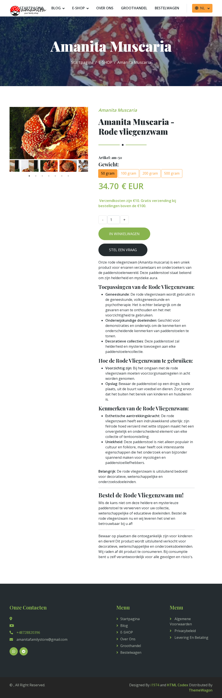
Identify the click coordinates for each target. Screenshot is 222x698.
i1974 (154, 685)
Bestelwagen (167, 8)
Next (91, 166)
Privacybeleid (185, 630)
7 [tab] (68, 176)
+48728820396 (28, 632)
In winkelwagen (124, 233)
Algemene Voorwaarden (181, 621)
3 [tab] (42, 176)
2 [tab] (36, 176)
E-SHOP (78, 8)
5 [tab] (55, 176)
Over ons (104, 8)
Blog (56, 8)
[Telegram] (24, 651)
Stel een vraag (123, 249)
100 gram (128, 173)
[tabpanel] (49, 165)
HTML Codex (177, 685)
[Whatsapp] (14, 651)
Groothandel (134, 8)
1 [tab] (29, 176)
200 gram (150, 173)
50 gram (107, 173)
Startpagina (82, 62)
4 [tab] (49, 176)
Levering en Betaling (191, 637)
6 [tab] (62, 176)
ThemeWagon (200, 690)
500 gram (172, 173)
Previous (6, 166)
